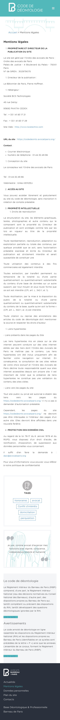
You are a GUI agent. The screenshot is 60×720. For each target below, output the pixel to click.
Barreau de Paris (13, 711)
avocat (36, 500)
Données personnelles (16, 690)
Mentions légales (13, 686)
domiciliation (27, 512)
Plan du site (10, 695)
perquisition (27, 518)
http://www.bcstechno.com (29, 127)
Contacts (8, 699)
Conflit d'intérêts (27, 506)
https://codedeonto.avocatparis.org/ (36, 139)
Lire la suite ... (10, 617)
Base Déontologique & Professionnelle (25, 707)
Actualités (9, 682)
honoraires (21, 500)
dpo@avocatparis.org (14, 456)
